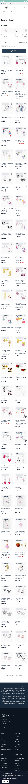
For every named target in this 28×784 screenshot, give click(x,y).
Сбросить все (11, 46)
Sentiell (17, 768)
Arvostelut (3, 760)
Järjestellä (3, 42)
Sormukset (17, 741)
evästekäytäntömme (6, 778)
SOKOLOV (17, 770)
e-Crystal (17, 763)
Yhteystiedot (4, 736)
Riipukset (17, 746)
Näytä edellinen (14, 51)
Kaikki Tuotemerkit (19, 758)
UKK (2, 739)
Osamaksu (3, 744)
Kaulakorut (17, 749)
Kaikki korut (18, 736)
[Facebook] (24, 3)
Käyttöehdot (4, 763)
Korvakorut (18, 739)
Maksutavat (4, 741)
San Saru (17, 765)
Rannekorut (18, 744)
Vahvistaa (5, 781)
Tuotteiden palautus (6, 749)
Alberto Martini (18, 760)
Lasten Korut (10, 11)
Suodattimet (22, 42)
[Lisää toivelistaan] (11, 57)
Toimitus (3, 746)
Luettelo (3, 11)
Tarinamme (4, 758)
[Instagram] (26, 3)
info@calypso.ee (5, 723)
